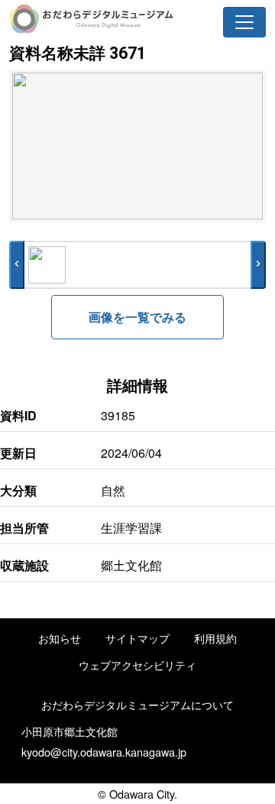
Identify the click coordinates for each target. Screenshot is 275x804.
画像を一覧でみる (137, 317)
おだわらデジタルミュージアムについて (137, 704)
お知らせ (59, 638)
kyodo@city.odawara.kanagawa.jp (103, 752)
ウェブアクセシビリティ (137, 664)
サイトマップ (137, 638)
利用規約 (215, 638)
